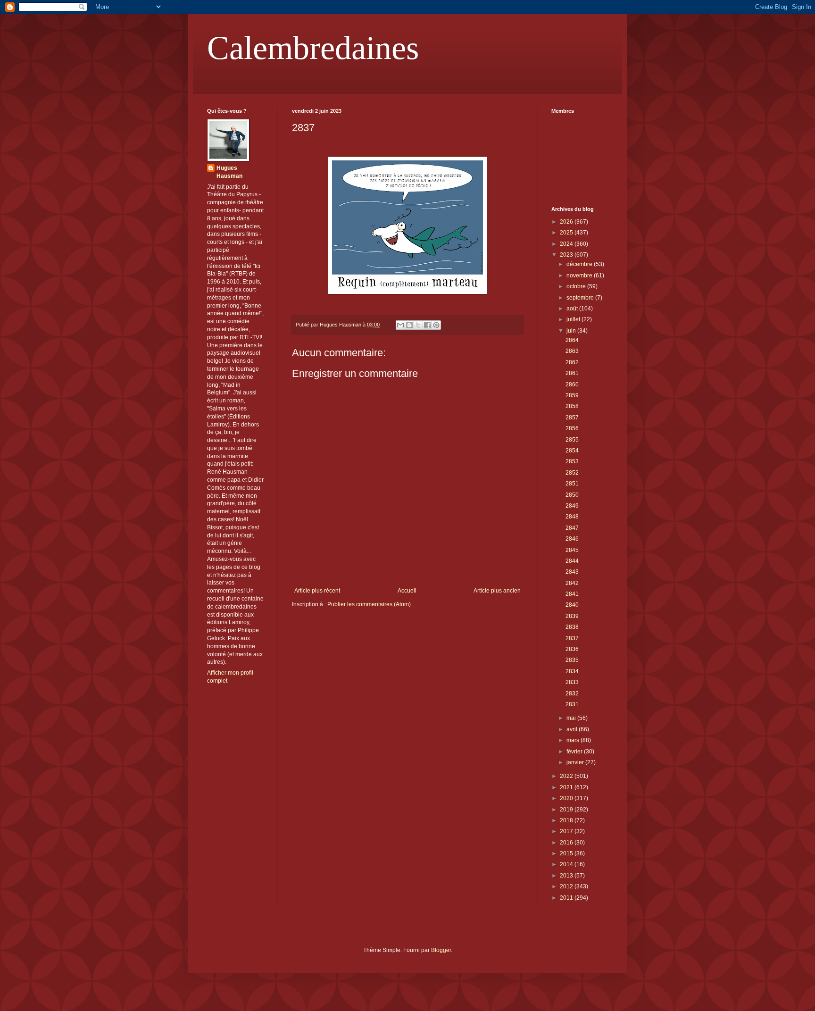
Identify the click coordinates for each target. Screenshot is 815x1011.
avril (572, 729)
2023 (567, 254)
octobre (576, 286)
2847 (572, 528)
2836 (572, 649)
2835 (572, 660)
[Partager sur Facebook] (427, 325)
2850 (572, 495)
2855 (572, 439)
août (572, 308)
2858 (572, 406)
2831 (572, 704)
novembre (580, 275)
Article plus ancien (497, 590)
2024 (567, 244)
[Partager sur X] (418, 325)
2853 (572, 461)
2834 (572, 671)
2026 (567, 221)
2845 (572, 550)
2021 (567, 787)
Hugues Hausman (229, 172)
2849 (572, 505)
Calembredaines (313, 48)
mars (573, 740)
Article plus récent (317, 590)
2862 (572, 362)
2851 (572, 483)
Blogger (441, 950)
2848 (572, 516)
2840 (572, 605)
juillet (574, 319)
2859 (572, 395)
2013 (567, 875)
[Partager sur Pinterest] (436, 325)
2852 (572, 472)
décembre (580, 264)
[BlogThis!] (409, 325)
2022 (567, 776)
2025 (567, 232)
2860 (572, 384)
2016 (567, 842)
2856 (572, 428)
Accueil (407, 590)
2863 (572, 351)
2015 (567, 853)
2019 (567, 809)
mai (571, 718)
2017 (567, 831)
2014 (567, 864)
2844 (572, 561)
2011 (567, 897)
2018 (567, 820)
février (575, 751)
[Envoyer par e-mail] (400, 325)
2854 (572, 450)
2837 (572, 638)
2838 (572, 627)
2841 (572, 594)
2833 (572, 682)
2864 (572, 340)
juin (571, 330)
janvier (575, 762)
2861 (572, 373)
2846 (572, 538)
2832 (572, 693)
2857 (572, 417)
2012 (567, 886)
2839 (572, 616)
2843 (572, 571)
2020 (567, 798)
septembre (580, 297)
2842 (572, 583)
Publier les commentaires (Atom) (369, 604)
